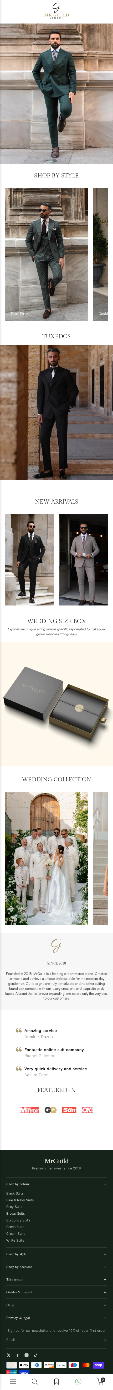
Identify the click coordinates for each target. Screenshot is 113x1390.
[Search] (35, 1382)
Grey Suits (14, 1207)
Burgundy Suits (18, 1220)
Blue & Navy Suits (20, 1200)
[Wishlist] (57, 1382)
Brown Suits (15, 1213)
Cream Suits (15, 1234)
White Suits (15, 1240)
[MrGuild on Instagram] (26, 1355)
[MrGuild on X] (8, 1355)
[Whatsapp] (78, 1382)
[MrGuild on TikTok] (35, 1355)
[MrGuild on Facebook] (17, 1355)
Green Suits (15, 1227)
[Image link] (56, 94)
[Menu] (13, 1382)
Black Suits (15, 1193)
